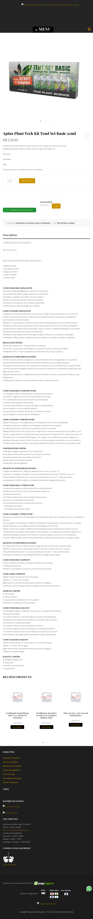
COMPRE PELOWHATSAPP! (21, 210)
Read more (17, 727)
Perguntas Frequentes (11, 758)
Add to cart (27, 181)
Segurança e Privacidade (12, 766)
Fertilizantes (20, 223)
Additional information (17, 242)
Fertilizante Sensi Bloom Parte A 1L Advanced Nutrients (17, 715)
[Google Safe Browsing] (46, 903)
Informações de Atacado (12, 778)
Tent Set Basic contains (66, 223)
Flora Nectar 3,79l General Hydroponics (76, 714)
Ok (56, 206)
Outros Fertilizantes (42, 223)
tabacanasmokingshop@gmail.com (16, 830)
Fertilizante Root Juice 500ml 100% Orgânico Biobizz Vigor (46, 715)
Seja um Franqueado (10, 782)
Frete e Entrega (9, 774)
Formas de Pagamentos (11, 770)
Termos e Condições (10, 762)
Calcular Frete (46, 202)
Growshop (30, 223)
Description (10, 235)
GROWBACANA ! (10, 865)
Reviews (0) (9, 249)
